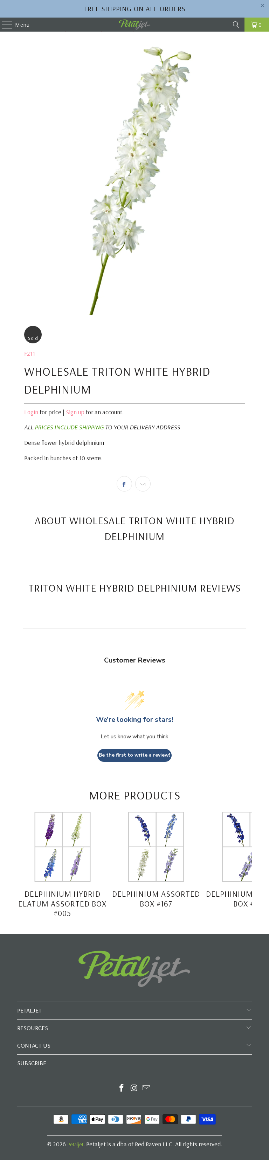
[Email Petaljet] (147, 1088)
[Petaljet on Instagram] (134, 1088)
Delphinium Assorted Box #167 (156, 898)
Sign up (75, 412)
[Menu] (3, 25)
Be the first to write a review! (134, 755)
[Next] (246, 866)
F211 (29, 353)
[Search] (236, 25)
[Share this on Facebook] (124, 484)
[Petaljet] (134, 25)
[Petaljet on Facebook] (121, 1088)
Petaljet (75, 1144)
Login (31, 412)
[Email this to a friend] (143, 484)
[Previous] (22, 866)
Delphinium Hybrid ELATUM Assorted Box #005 (62, 903)
